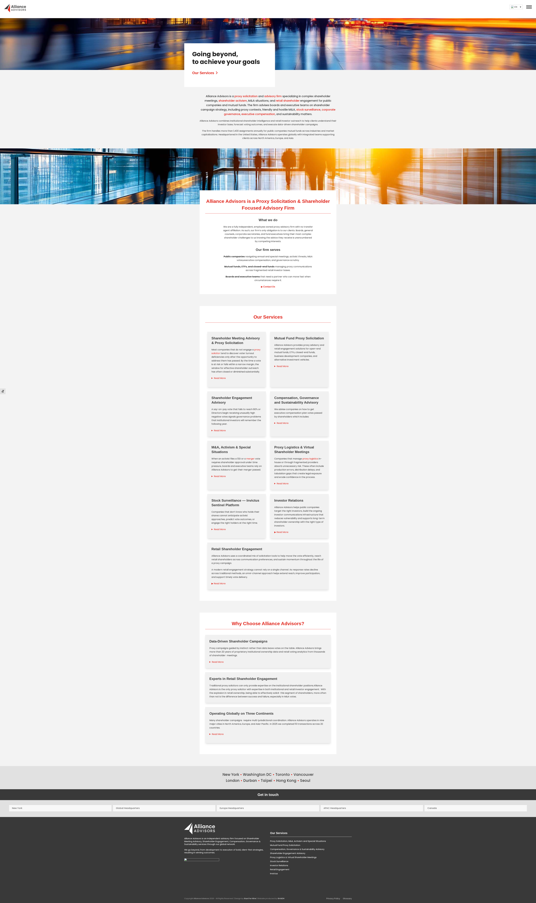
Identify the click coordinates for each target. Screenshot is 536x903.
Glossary (347, 898)
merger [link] (250, 458)
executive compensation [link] (258, 114)
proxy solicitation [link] (246, 96)
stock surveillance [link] (308, 110)
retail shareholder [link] (288, 101)
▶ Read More (281, 532)
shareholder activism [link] (233, 101)
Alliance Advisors (201, 898)
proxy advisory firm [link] (284, 226)
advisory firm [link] (273, 96)
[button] (529, 7)
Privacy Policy (333, 898)
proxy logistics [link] (310, 458)
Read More (220, 378)
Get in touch (268, 795)
